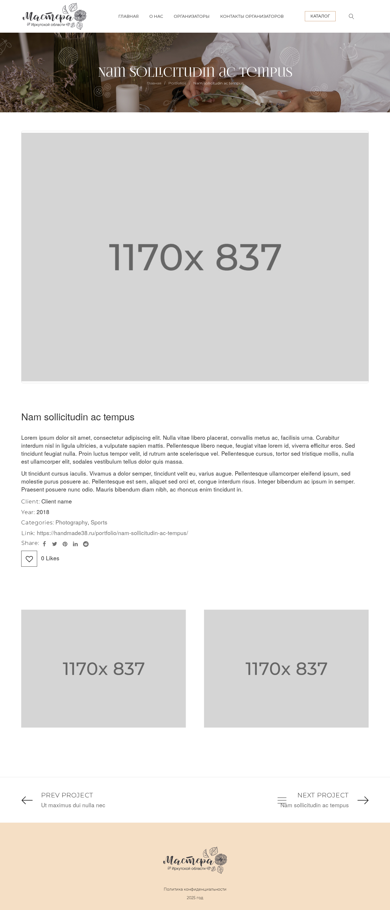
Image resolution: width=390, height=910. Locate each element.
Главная (154, 83)
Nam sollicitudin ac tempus (314, 805)
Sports (99, 522)
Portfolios (177, 83)
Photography (71, 522)
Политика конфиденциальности (195, 889)
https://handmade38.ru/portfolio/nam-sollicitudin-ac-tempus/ (112, 533)
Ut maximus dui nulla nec (73, 805)
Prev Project (67, 795)
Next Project (323, 795)
